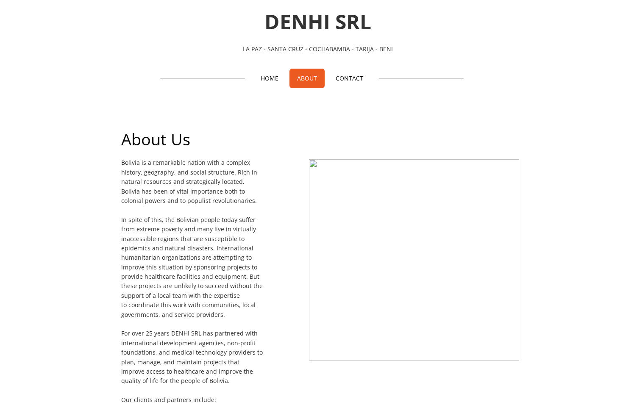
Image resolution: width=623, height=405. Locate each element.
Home (269, 78)
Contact (349, 78)
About (307, 78)
